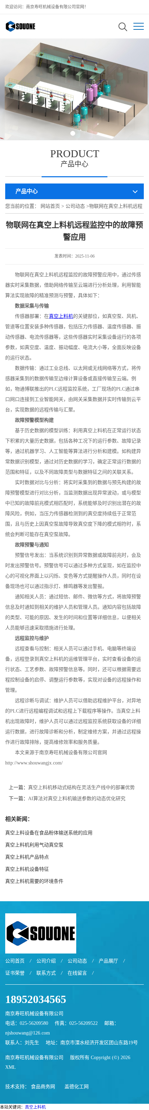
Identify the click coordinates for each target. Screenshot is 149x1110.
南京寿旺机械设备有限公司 (34, 1057)
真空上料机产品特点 (27, 857)
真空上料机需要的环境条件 (34, 881)
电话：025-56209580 (26, 1023)
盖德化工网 (76, 1086)
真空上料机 (35, 1107)
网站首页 (50, 206)
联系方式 (46, 973)
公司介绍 (46, 961)
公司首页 (15, 961)
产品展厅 (108, 961)
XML (10, 1067)
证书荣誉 (15, 973)
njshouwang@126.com (27, 1033)
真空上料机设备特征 (27, 869)
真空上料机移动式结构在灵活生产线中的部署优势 (81, 787)
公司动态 (75, 206)
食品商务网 (43, 1086)
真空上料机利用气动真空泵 (34, 845)
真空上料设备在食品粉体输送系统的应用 (49, 832)
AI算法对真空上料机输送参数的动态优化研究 (76, 798)
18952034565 (35, 999)
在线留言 (77, 973)
